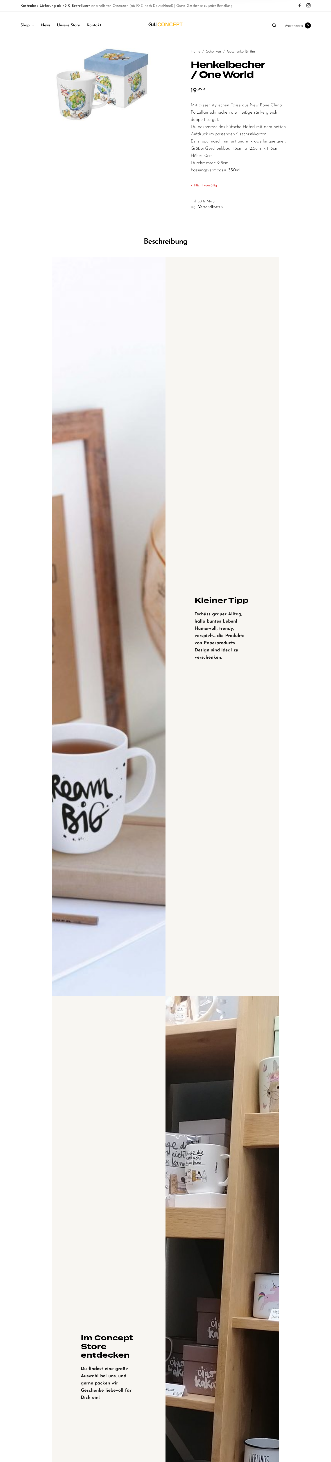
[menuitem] (30, 25)
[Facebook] (300, 6)
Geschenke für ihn (241, 51)
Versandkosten (210, 207)
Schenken (213, 51)
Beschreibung (166, 242)
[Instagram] (308, 6)
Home (195, 51)
